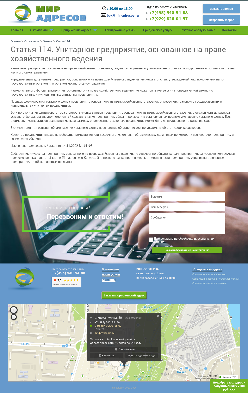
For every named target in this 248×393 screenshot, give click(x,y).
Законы (47, 41)
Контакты (229, 30)
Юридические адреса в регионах (209, 283)
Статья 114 (63, 41)
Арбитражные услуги (120, 30)
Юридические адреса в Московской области (216, 278)
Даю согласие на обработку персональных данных (184, 239)
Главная (17, 30)
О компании (39, 30)
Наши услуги (111, 274)
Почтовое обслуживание (197, 30)
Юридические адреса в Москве (208, 274)
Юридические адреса (76, 30)
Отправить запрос (221, 20)
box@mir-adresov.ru (123, 15)
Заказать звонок (221, 8)
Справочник (31, 41)
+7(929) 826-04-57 (168, 18)
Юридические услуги (157, 30)
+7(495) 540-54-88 (168, 12)
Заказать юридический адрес (124, 295)
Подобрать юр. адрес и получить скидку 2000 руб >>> (229, 386)
